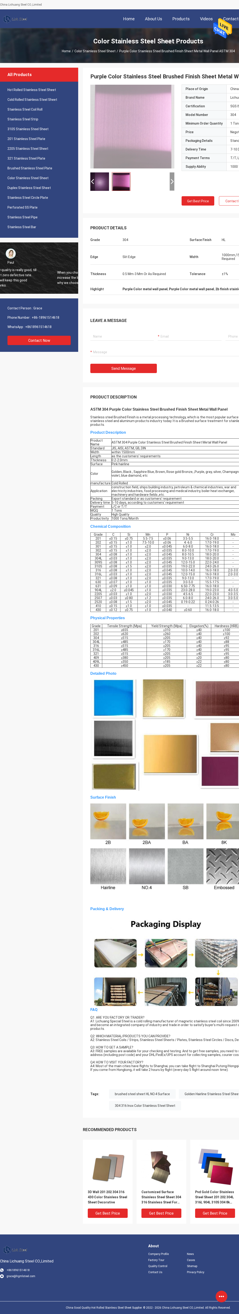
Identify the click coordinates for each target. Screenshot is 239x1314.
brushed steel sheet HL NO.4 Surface (142, 1094)
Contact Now (39, 340)
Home (66, 51)
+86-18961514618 (45, 317)
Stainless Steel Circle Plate (27, 197)
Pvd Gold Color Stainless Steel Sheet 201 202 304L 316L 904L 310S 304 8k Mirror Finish (214, 1197)
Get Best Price (198, 201)
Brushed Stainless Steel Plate (29, 168)
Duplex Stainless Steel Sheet (29, 188)
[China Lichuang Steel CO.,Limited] (15, 19)
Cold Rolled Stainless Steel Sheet (32, 99)
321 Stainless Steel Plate (26, 158)
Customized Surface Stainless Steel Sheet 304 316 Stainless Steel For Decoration (161, 1197)
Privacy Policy (195, 1272)
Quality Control (157, 1266)
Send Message (123, 368)
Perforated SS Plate (22, 207)
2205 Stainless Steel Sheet (27, 148)
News (190, 1254)
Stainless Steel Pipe (22, 217)
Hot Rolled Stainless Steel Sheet (31, 90)
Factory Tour (156, 1260)
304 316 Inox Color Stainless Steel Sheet (145, 1106)
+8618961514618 (38, 327)
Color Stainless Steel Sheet (95, 51)
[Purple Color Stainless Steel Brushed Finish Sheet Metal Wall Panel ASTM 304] (132, 126)
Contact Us (155, 1272)
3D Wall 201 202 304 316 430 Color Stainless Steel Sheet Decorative (107, 1197)
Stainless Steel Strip (22, 119)
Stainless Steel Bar (21, 227)
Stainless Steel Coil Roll (24, 109)
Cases (191, 1260)
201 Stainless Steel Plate (26, 139)
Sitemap (192, 1266)
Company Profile (158, 1254)
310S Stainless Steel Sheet (28, 129)
